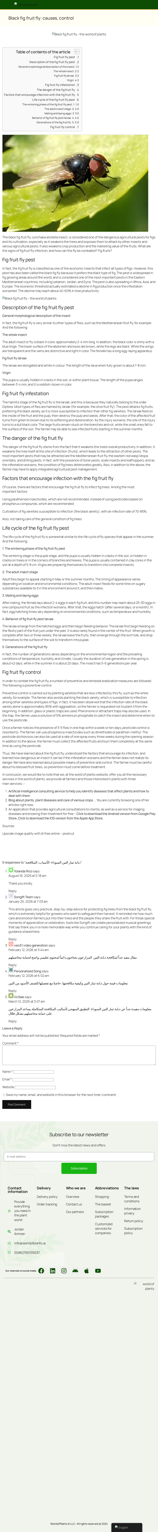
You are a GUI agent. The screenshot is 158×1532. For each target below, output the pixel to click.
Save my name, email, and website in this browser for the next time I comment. (61, 1094)
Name (7, 1071)
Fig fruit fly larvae (64, 75)
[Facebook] (41, 1270)
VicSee (19, 997)
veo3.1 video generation (31, 945)
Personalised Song (27, 971)
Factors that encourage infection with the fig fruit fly (39, 95)
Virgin (70, 80)
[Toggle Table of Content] (75, 51)
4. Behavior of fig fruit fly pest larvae (53, 118)
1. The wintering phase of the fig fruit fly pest (48, 104)
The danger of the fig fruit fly (56, 90)
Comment (10, 1043)
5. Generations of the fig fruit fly (55, 122)
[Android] (75, 1270)
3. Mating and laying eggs (59, 113)
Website (8, 1087)
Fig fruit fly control (62, 127)
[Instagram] (63, 1270)
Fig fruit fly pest (64, 57)
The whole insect (64, 71)
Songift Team (23, 897)
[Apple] (86, 1270)
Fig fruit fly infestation (60, 85)
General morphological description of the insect (46, 66)
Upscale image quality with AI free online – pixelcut (38, 833)
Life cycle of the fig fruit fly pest (53, 100)
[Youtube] (98, 1270)
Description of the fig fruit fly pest (52, 62)
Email (7, 1079)
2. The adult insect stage (59, 109)
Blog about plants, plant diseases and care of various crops (50, 800)
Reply (12, 891)
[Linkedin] (52, 1270)
